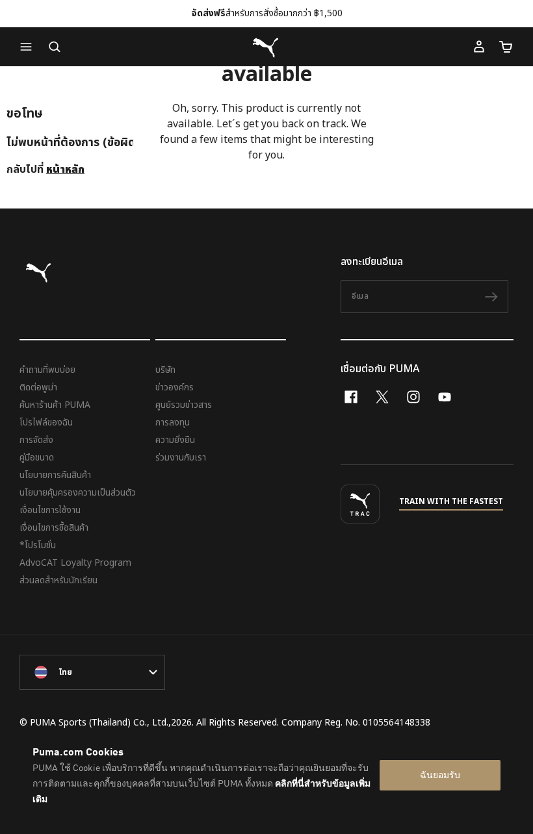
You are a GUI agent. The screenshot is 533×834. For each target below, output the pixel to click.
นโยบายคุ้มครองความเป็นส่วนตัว (78, 492)
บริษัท (165, 370)
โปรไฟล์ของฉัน (46, 422)
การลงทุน (172, 422)
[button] (29, 47)
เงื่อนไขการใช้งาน (50, 510)
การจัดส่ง (36, 440)
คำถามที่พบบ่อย (47, 370)
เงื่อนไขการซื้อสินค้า (54, 528)
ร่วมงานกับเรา (180, 457)
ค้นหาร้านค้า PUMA (55, 405)
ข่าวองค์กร (174, 387)
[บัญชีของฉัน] (479, 46)
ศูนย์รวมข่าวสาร (183, 405)
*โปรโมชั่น (38, 545)
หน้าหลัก (65, 169)
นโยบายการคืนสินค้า (55, 475)
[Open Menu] (29, 47)
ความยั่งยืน (175, 440)
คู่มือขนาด (37, 457)
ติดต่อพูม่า (38, 387)
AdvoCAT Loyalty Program (75, 563)
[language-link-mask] (92, 672)
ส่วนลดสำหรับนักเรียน (59, 580)
